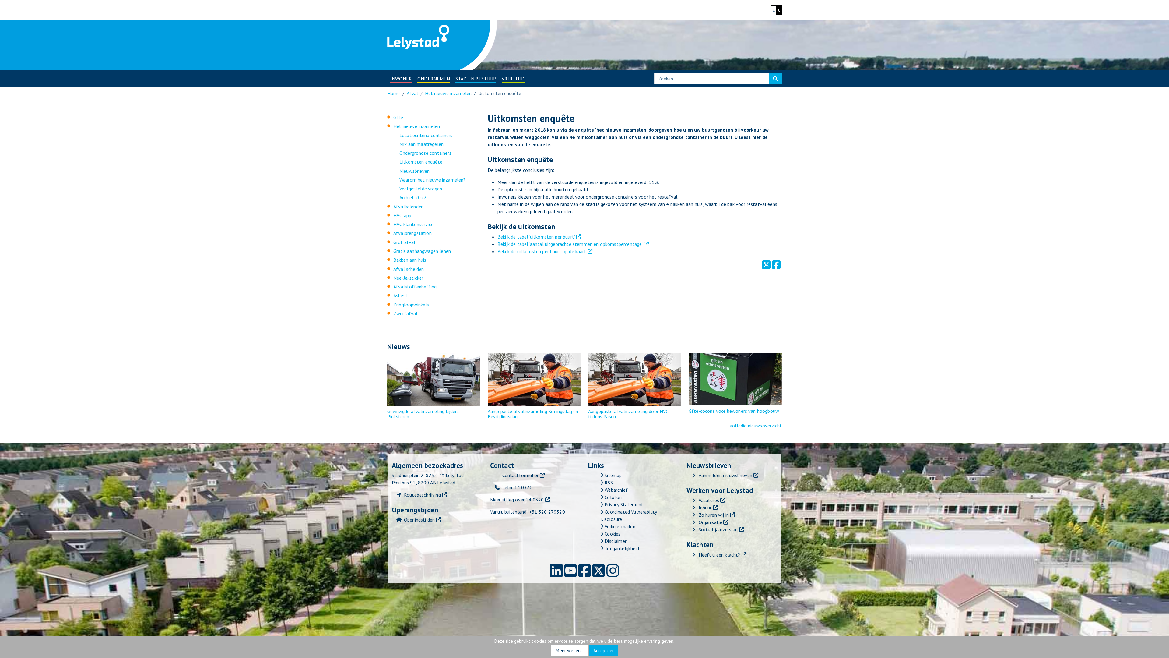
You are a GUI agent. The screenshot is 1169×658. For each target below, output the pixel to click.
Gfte (398, 117)
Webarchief (615, 490)
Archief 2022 (413, 197)
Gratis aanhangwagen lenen (422, 251)
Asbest (400, 295)
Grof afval (404, 242)
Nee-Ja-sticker (408, 278)
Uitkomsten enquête (420, 162)
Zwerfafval (405, 313)
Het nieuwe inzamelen (448, 93)
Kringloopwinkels (411, 305)
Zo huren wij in (714, 515)
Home (393, 93)
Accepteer (603, 650)
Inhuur (705, 507)
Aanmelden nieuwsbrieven (726, 475)
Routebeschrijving (422, 495)
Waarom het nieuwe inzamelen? (432, 180)
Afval (412, 93)
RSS (608, 482)
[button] (401, 78)
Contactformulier (520, 475)
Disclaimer (615, 541)
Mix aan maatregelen (421, 144)
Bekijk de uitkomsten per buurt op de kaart (541, 251)
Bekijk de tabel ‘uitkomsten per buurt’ (536, 237)
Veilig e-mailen (619, 526)
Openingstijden (419, 520)
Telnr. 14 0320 (517, 487)
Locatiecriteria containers (425, 135)
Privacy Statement (623, 504)
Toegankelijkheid (621, 548)
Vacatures (709, 500)
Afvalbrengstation (412, 233)
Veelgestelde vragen (420, 189)
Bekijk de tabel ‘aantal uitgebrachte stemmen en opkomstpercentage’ (570, 244)
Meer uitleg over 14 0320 (517, 500)
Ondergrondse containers (425, 153)
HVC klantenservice (413, 224)
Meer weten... (569, 650)
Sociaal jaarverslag (718, 529)
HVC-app (402, 215)
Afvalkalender (408, 206)
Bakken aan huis (409, 260)
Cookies (611, 534)
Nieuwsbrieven (414, 171)
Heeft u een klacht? (719, 555)
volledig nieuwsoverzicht (756, 426)
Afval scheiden (408, 269)
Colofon (612, 497)
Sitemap (612, 475)
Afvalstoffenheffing (415, 287)
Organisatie (710, 522)
